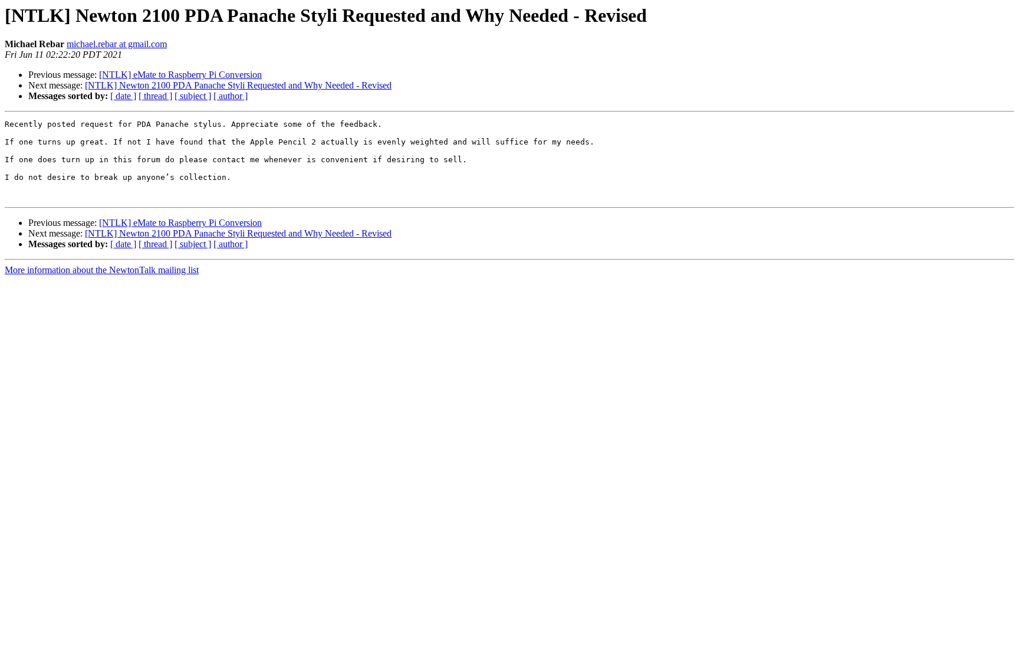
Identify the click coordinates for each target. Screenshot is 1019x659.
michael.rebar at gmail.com (117, 44)
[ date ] (123, 96)
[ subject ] (193, 96)
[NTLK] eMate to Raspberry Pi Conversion (180, 75)
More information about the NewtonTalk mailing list (102, 270)
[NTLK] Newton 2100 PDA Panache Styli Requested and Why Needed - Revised (238, 85)
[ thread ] (155, 96)
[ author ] (230, 96)
